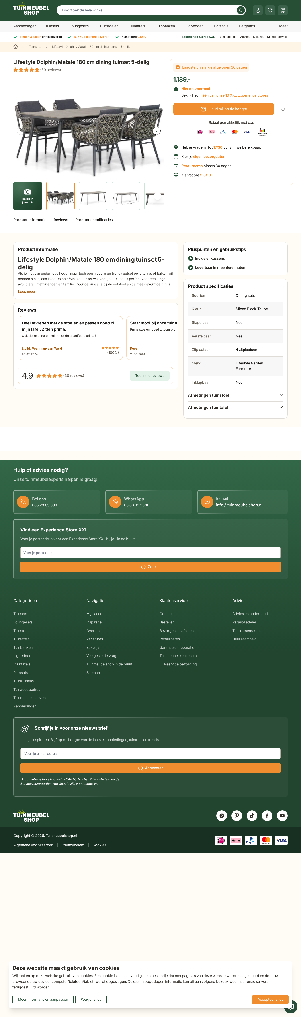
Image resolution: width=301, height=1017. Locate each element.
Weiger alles (91, 999)
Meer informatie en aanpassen (43, 999)
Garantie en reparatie (177, 647)
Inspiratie (94, 622)
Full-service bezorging (178, 664)
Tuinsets (52, 26)
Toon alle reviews (149, 375)
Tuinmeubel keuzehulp (178, 655)
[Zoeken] (241, 10)
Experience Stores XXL (198, 36)
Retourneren (170, 639)
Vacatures (94, 639)
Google (64, 783)
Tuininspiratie (227, 36)
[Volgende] (157, 131)
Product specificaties (94, 219)
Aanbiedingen (24, 26)
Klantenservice (277, 36)
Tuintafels (137, 26)
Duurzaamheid (244, 639)
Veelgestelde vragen (103, 655)
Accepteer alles (270, 999)
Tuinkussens (23, 681)
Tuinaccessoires (26, 689)
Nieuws (258, 36)
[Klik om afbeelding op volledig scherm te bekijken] (88, 126)
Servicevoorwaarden (35, 783)
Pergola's (247, 26)
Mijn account (97, 613)
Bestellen (167, 622)
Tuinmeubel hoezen (29, 697)
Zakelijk (92, 647)
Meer (283, 26)
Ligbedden (194, 26)
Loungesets (79, 26)
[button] (37, 70)
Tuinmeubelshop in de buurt (109, 664)
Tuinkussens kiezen (248, 630)
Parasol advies (244, 622)
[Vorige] (21, 131)
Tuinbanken (165, 26)
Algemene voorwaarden (33, 845)
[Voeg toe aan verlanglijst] (283, 109)
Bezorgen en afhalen (177, 630)
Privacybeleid (100, 779)
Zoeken (154, 566)
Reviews (61, 219)
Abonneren (154, 768)
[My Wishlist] (270, 10)
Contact (166, 613)
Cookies (99, 845)
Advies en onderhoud (250, 613)
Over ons (93, 630)
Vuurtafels (21, 664)
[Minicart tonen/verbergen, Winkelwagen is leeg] (283, 10)
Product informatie (30, 219)
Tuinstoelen (108, 26)
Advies (245, 36)
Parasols (221, 26)
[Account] (258, 10)
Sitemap (93, 672)
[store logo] (31, 8)
